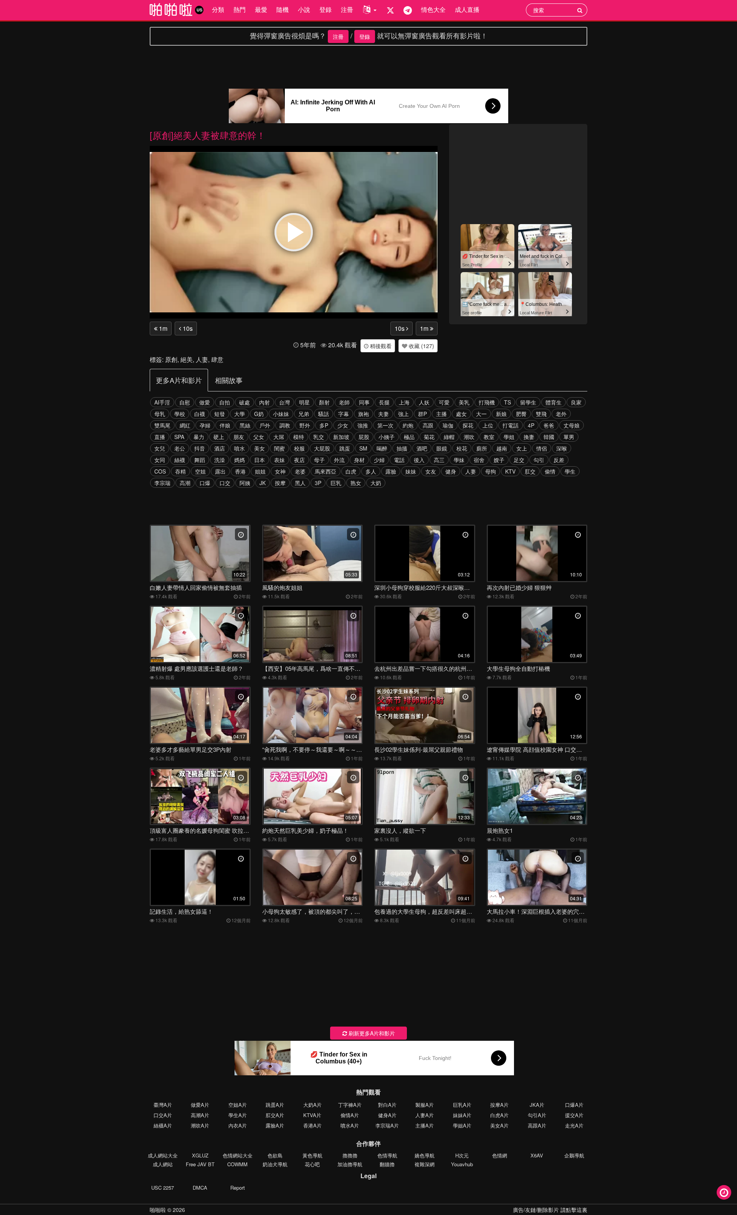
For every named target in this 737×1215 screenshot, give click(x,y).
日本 (259, 460)
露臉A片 (275, 1125)
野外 (304, 425)
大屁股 (322, 448)
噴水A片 (349, 1125)
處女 (461, 414)
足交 (519, 460)
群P (422, 414)
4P (531, 425)
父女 (258, 437)
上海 (404, 402)
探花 (468, 425)
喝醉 (382, 448)
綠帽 (449, 437)
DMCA (200, 1187)
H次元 (462, 1155)
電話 (399, 460)
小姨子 (386, 437)
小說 (304, 9)
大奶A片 (312, 1104)
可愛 (444, 402)
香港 (240, 471)
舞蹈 (199, 460)
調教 (284, 425)
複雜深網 (425, 1164)
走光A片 (574, 1125)
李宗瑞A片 (387, 1125)
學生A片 (237, 1115)
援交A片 (574, 1115)
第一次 (385, 425)
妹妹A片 (462, 1115)
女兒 (159, 448)
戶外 (264, 425)
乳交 (318, 437)
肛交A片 (275, 1115)
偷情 (550, 471)
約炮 (408, 425)
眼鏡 (441, 448)
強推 (362, 425)
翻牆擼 (387, 1164)
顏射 (324, 402)
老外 (561, 414)
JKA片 (537, 1104)
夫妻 (383, 414)
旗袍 (363, 414)
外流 (339, 460)
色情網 (499, 1155)
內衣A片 (237, 1125)
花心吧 (312, 1164)
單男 (568, 437)
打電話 (510, 425)
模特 (298, 437)
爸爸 (549, 425)
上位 (488, 425)
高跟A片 (537, 1125)
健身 (450, 471)
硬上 (218, 437)
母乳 (159, 414)
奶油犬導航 (275, 1164)
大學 (239, 414)
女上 (521, 448)
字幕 (343, 414)
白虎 (350, 471)
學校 (179, 414)
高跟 (428, 425)
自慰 (184, 402)
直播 (159, 437)
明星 (304, 402)
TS (507, 402)
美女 (259, 448)
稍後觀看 (380, 346)
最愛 (261, 9)
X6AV (536, 1155)
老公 (179, 448)
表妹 (279, 460)
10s (187, 328)
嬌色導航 (425, 1155)
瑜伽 (448, 425)
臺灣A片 (163, 1104)
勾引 (539, 460)
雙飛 (541, 414)
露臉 (390, 471)
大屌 (278, 437)
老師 (344, 402)
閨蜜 (279, 448)
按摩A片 (499, 1104)
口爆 (205, 483)
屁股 (364, 437)
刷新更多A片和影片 (371, 1033)
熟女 (355, 483)
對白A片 (387, 1104)
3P (318, 483)
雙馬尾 (162, 425)
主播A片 (424, 1125)
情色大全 (433, 9)
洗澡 (219, 460)
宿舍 (479, 460)
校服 (299, 448)
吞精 (180, 471)
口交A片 (163, 1115)
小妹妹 (281, 414)
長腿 (384, 402)
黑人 (300, 483)
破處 (244, 402)
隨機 (282, 9)
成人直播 (467, 9)
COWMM (237, 1164)
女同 (159, 460)
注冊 (347, 9)
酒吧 (421, 448)
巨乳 (335, 483)
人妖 (424, 402)
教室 (489, 437)
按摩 (280, 483)
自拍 (224, 402)
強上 (403, 414)
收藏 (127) (420, 346)
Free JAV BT (200, 1164)
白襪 (199, 414)
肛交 (530, 471)
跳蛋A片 (275, 1104)
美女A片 (499, 1125)
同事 (364, 402)
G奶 (259, 414)
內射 (264, 402)
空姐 (200, 471)
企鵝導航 (574, 1155)
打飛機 (487, 402)
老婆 (300, 471)
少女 (342, 425)
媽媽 (239, 460)
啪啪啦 (158, 1209)
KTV (510, 471)
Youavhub (462, 1164)
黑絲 (245, 425)
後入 (419, 460)
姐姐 (260, 471)
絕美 (186, 359)
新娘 (501, 414)
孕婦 (205, 425)
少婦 (379, 460)
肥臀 (521, 414)
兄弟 (303, 414)
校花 (461, 448)
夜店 (299, 460)
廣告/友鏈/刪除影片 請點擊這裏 (550, 1209)
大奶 (375, 483)
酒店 (219, 448)
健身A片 (387, 1115)
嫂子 (499, 460)
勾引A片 (537, 1115)
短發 (219, 414)
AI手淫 (162, 402)
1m (162, 328)
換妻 (529, 437)
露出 (220, 471)
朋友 (238, 437)
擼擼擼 (349, 1155)
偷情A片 (349, 1115)
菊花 (429, 437)
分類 (218, 9)
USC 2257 (162, 1187)
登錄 (325, 9)
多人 (370, 471)
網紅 (185, 425)
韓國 (549, 437)
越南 (501, 448)
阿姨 (245, 483)
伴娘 (225, 425)
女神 (280, 471)
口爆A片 (574, 1104)
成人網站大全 (163, 1155)
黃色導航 (312, 1155)
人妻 (202, 359)
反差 (559, 460)
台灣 (284, 402)
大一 (481, 414)
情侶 (541, 448)
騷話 (323, 414)
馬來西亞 (325, 471)
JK (262, 483)
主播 (441, 414)
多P (323, 425)
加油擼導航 (349, 1164)
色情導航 (387, 1155)
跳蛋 (344, 448)
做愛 (204, 402)
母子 (319, 460)
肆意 (217, 359)
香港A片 (312, 1125)
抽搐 (402, 448)
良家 (576, 402)
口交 (225, 483)
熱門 (239, 9)
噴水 (239, 448)
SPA (179, 437)
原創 (171, 359)
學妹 (459, 460)
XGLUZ (200, 1155)
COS (160, 471)
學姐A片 (462, 1125)
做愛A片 (200, 1104)
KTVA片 (312, 1115)
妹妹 (410, 471)
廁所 (481, 448)
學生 (570, 471)
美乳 (464, 402)
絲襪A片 (163, 1125)
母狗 (490, 471)
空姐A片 (237, 1104)
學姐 (509, 437)
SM (363, 448)
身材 (359, 460)
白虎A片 (499, 1115)
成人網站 (163, 1164)
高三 (439, 460)
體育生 (553, 402)
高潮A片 (200, 1115)
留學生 (528, 402)
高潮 (185, 483)
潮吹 (469, 437)
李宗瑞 (162, 483)
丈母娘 (571, 425)
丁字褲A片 (350, 1104)
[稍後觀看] (724, 1192)
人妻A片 (424, 1115)
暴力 (198, 437)
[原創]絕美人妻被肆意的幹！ (208, 135)
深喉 (561, 448)
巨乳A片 (462, 1104)
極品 (409, 437)
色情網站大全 (238, 1155)
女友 (430, 471)
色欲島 (275, 1155)
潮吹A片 (200, 1125)
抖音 (199, 448)
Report (237, 1187)
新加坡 (341, 437)
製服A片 (424, 1104)
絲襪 (179, 460)
